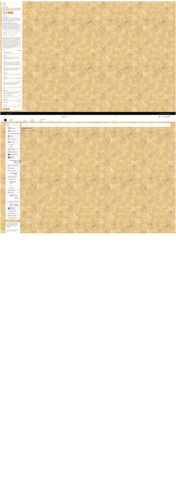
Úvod (22, 124)
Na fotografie (12, 131)
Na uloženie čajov (13, 152)
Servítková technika (12, 182)
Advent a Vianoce (11, 190)
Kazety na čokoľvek (14, 165)
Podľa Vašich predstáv (12, 217)
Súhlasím (10, 12)
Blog (51, 120)
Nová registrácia (168, 113)
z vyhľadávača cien (10, 343)
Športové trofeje (13, 215)
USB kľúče (12, 136)
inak (8, 344)
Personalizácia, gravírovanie (13, 201)
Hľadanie (63, 116)
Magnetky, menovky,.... (12, 195)
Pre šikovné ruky (13, 139)
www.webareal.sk (85, 371)
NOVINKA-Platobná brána (43, 120)
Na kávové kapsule (13, 154)
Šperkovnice (12, 142)
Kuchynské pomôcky (12, 211)
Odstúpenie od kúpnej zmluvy (96, 371)
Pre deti (11, 144)
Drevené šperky (13, 176)
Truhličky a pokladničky (14, 133)
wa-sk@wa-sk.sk (10, 329)
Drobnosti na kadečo (12, 170)
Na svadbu (12, 192)
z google (8, 341)
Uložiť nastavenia (6, 108)
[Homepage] (5, 120)
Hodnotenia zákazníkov (11, 120)
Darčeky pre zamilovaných (13, 208)
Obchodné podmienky (32, 120)
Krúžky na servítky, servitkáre (16, 161)
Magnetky (12, 187)
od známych (7, 339)
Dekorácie (10, 185)
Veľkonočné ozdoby (12, 213)
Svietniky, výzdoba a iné (20, 161)
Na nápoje (12, 168)
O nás (19, 120)
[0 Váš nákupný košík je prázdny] (164, 117)
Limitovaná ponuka (11, 179)
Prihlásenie (162, 113)
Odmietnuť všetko (5, 12)
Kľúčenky (11, 173)
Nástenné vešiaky (16, 174)
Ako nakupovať (25, 120)
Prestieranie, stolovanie (12, 157)
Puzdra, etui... (12, 128)
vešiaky (11, 146)
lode (15, 181)
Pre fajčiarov (12, 149)
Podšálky (11, 160)
